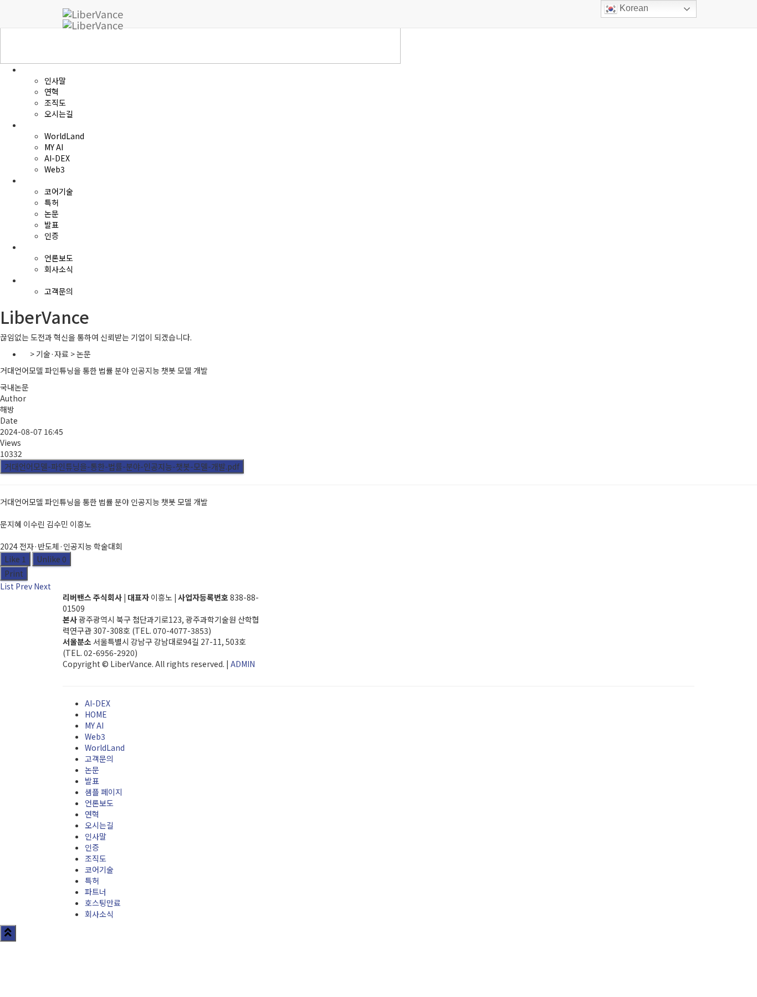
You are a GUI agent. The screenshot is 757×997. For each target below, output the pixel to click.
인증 (92, 847)
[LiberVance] (92, 14)
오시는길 (99, 825)
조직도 (95, 858)
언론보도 (99, 802)
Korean (632, 8)
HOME (96, 714)
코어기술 (99, 869)
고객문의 (99, 758)
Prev (24, 586)
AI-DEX (97, 703)
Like (15, 558)
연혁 (92, 814)
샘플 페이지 (103, 791)
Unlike (52, 558)
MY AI (94, 725)
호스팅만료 (103, 902)
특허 (92, 880)
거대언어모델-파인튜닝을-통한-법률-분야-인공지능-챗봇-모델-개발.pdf (121, 466)
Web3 (95, 736)
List (7, 586)
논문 (92, 769)
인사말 (95, 836)
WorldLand (105, 747)
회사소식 (99, 913)
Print (13, 573)
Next (42, 586)
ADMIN (243, 663)
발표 (92, 780)
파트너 (95, 891)
